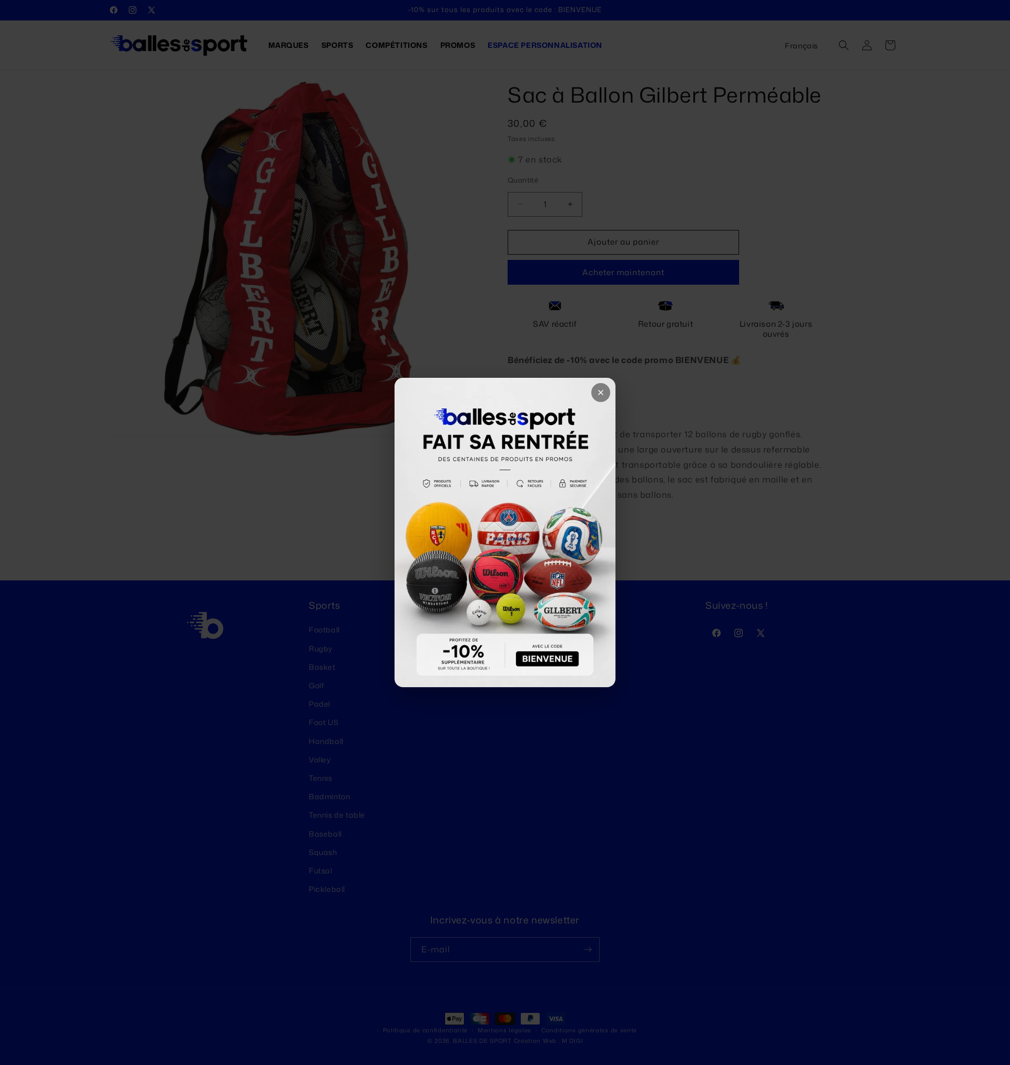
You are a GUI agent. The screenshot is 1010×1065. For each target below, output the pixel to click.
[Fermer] (600, 392)
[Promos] (505, 532)
